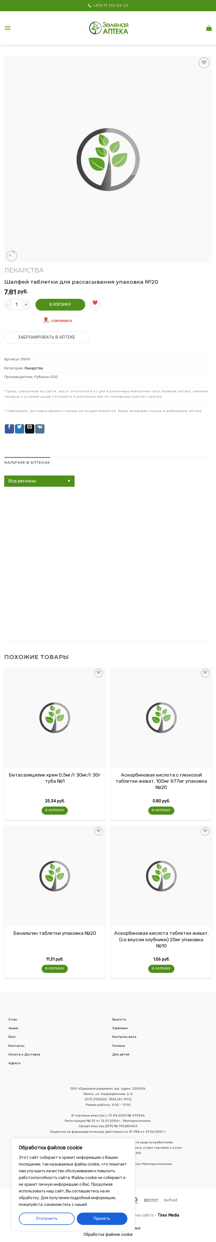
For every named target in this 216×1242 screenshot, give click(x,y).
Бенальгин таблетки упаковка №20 (55, 933)
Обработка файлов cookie (108, 1234)
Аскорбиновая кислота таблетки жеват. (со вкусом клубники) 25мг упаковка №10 (161, 939)
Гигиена (118, 1046)
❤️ (95, 302)
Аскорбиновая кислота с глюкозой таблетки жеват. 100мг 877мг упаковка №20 (161, 781)
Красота (119, 1019)
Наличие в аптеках (27, 462)
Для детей (120, 1054)
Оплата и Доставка (24, 1054)
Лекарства (24, 270)
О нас (12, 1019)
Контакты (16, 1046)
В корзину (60, 304)
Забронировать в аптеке (46, 337)
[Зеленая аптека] (109, 28)
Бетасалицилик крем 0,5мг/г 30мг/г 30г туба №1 (54, 778)
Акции (13, 1028)
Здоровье (120, 1028)
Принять (102, 1218)
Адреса (14, 1063)
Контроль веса (124, 1037)
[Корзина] (209, 28)
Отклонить (47, 1218)
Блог (12, 1037)
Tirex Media (168, 1215)
